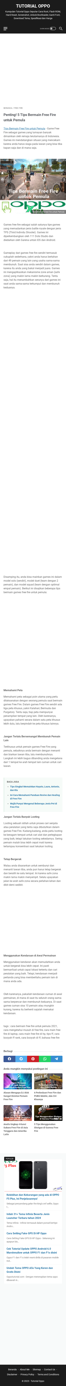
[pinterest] (33, 1059)
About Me (24, 1369)
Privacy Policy (27, 1374)
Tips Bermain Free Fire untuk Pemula (24, 128)
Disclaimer (12, 1374)
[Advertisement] (33, 70)
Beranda (12, 1369)
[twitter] (21, 1059)
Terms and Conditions (48, 1374)
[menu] (7, 28)
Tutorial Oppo (33, 6)
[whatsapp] (45, 1059)
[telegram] (56, 1059)
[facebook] (9, 1059)
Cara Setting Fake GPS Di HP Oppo (26, 1233)
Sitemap (37, 1369)
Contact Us (49, 1369)
